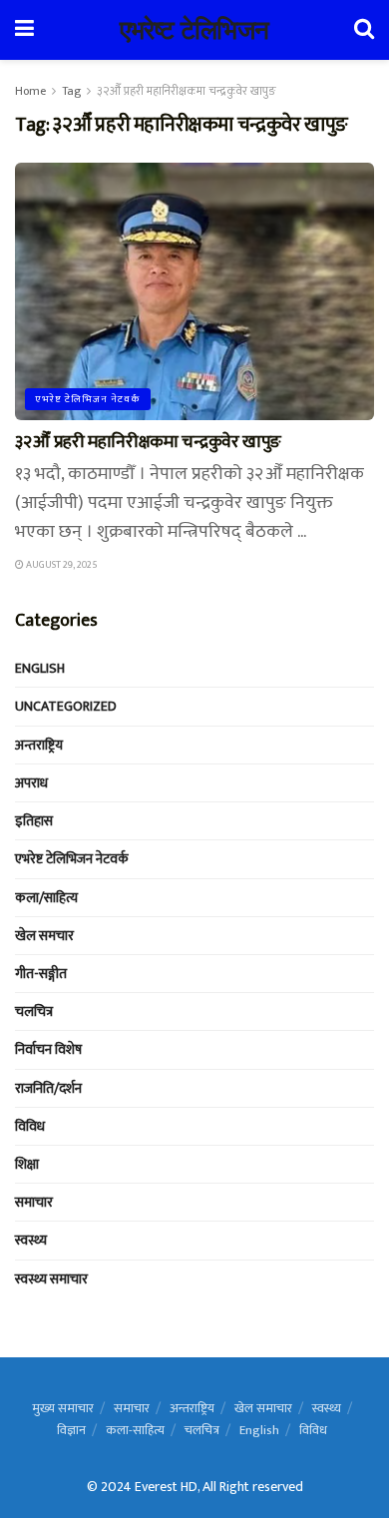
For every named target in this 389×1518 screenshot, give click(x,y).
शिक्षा (27, 1164)
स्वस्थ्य (31, 1240)
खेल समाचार (263, 1408)
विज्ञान (71, 1430)
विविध (30, 1126)
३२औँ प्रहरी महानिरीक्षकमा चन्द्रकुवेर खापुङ (186, 91)
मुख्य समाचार (63, 1408)
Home (30, 91)
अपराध (31, 782)
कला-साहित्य (135, 1430)
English (40, 668)
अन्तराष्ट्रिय (39, 745)
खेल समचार (44, 935)
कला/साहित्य (46, 897)
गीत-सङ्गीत (41, 973)
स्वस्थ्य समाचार (51, 1278)
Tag (71, 91)
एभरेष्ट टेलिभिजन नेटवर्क (88, 399)
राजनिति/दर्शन (48, 1088)
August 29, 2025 (61, 565)
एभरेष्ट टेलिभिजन (194, 30)
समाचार (34, 1202)
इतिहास (34, 820)
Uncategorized (66, 706)
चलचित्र (34, 1011)
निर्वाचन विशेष (48, 1049)
